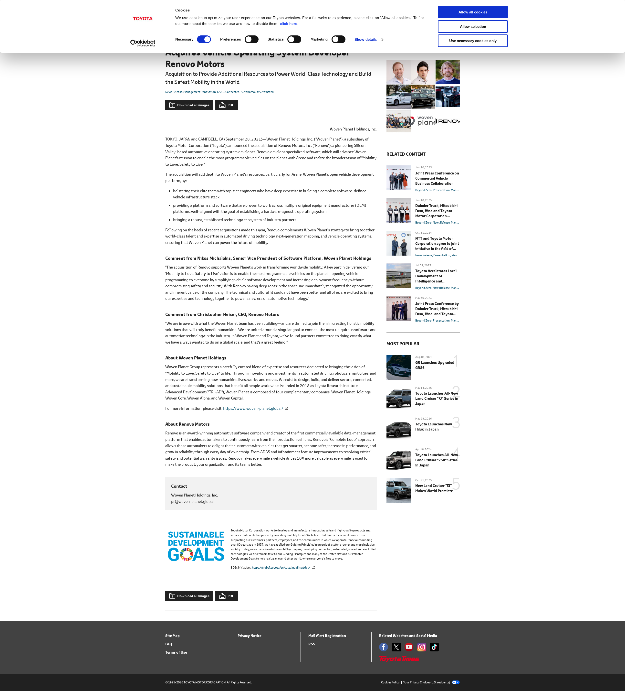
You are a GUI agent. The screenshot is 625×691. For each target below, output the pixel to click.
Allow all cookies (472, 12)
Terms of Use (176, 652)
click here (288, 24)
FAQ (168, 644)
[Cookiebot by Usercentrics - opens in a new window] (143, 43)
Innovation (209, 92)
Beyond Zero (423, 190)
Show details (365, 39)
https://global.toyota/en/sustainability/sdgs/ (281, 567)
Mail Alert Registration (327, 635)
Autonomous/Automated (257, 92)
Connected (232, 92)
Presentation (441, 190)
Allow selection (473, 26)
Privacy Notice (249, 635)
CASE (220, 92)
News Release (173, 92)
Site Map (172, 635)
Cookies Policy (390, 682)
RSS (311, 644)
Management (191, 92)
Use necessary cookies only (473, 41)
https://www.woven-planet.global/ (253, 408)
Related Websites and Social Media (408, 635)
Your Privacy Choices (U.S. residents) (426, 682)
